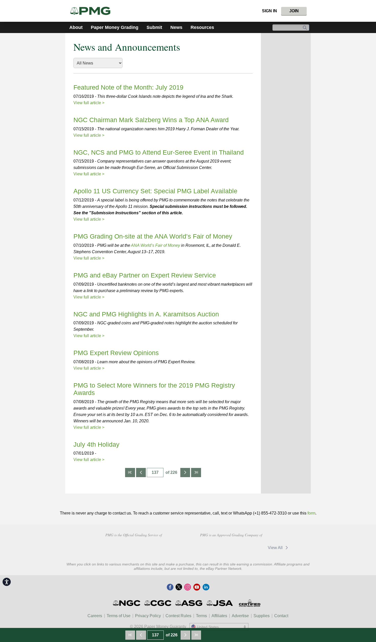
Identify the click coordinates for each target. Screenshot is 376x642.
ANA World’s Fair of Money (155, 245)
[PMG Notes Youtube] (197, 587)
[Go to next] (185, 472)
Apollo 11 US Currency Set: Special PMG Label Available (155, 191)
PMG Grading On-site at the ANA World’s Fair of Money (152, 236)
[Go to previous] (141, 472)
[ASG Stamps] (189, 603)
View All (276, 547)
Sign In (269, 11)
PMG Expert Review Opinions (116, 352)
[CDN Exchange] (211, 547)
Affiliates (219, 616)
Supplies (261, 616)
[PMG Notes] (92, 11)
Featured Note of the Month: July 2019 (128, 87)
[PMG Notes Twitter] (178, 587)
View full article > (88, 103)
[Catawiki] (247, 547)
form (311, 513)
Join (294, 11)
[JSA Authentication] (220, 603)
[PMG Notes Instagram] (187, 587)
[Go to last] (196, 472)
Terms (201, 616)
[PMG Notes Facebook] (170, 587)
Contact (281, 616)
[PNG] (138, 547)
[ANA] (102, 547)
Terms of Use (118, 616)
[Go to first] (130, 472)
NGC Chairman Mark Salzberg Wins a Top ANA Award (151, 119)
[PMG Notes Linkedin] (206, 587)
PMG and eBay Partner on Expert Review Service (144, 275)
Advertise (240, 616)
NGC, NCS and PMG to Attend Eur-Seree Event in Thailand (158, 152)
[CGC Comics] (158, 603)
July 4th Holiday (96, 444)
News (176, 27)
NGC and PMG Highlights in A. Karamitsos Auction (146, 314)
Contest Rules (178, 616)
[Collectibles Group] (249, 603)
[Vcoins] (169, 547)
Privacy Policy (148, 616)
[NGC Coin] (127, 603)
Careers (94, 616)
